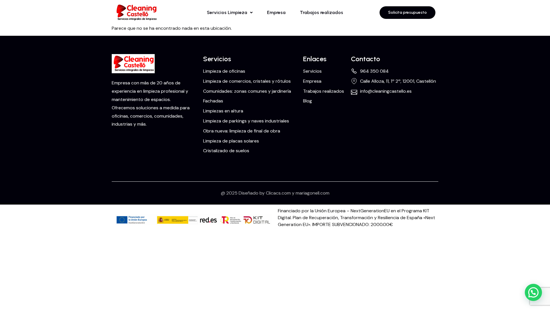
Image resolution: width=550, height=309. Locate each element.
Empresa (276, 12)
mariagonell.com (312, 193)
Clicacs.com (278, 193)
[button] (230, 12)
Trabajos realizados (321, 12)
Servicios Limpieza (227, 12)
